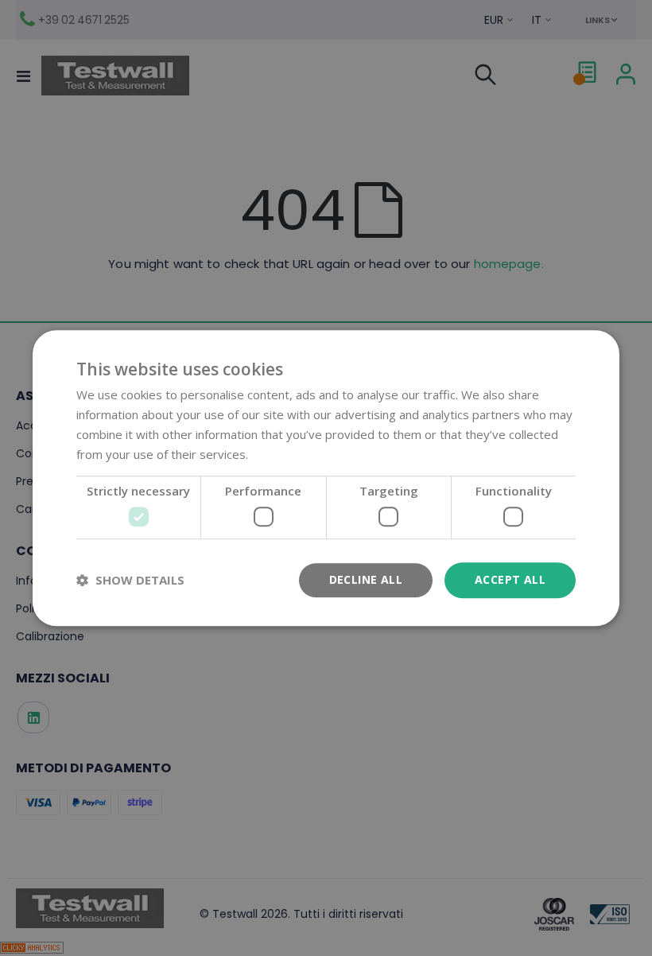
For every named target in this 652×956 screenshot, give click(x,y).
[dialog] (326, 478)
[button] (130, 580)
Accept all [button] (510, 579)
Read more (281, 454)
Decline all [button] (365, 579)
